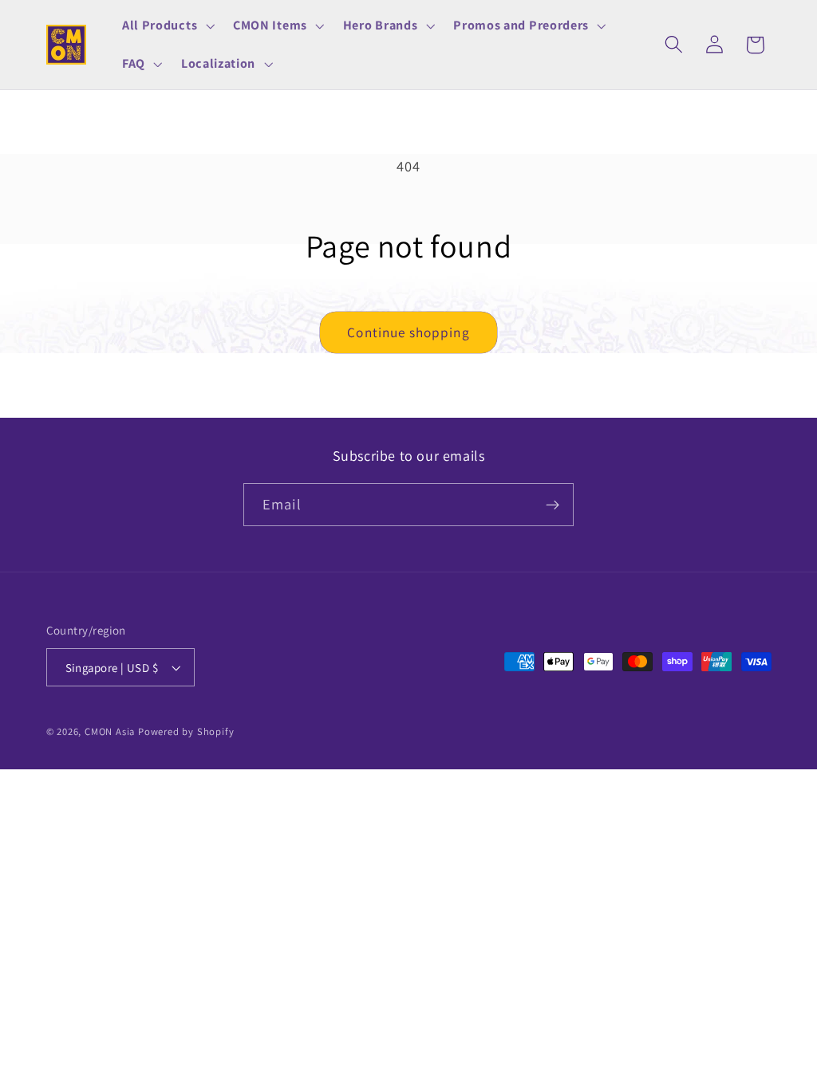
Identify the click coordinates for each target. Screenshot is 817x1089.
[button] (166, 25)
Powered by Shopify (186, 731)
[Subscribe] (552, 504)
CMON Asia (110, 731)
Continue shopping (408, 332)
